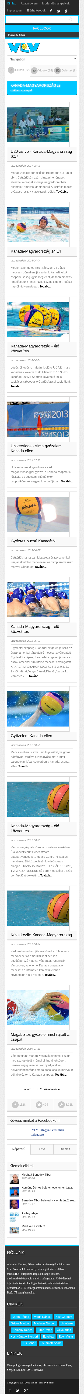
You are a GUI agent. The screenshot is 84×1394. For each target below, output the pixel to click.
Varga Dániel (42, 1317)
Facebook (51, 11)
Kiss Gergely (64, 1317)
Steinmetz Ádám (51, 1343)
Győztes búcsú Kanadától (33, 541)
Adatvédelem (29, 3)
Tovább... (62, 191)
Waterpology (14, 1365)
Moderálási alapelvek (56, 3)
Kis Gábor (29, 1343)
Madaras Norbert (45, 1323)
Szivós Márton (20, 1323)
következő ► (52, 1089)
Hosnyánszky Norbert (24, 1336)
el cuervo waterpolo (54, 1365)
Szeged (11, 1370)
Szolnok (20, 1370)
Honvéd (38, 1370)
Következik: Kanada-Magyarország (41, 935)
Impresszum (14, 10)
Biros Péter (45, 1330)
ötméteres (67, 1323)
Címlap (11, 3)
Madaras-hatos (16, 34)
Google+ (67, 11)
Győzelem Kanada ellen (31, 736)
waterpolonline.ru (32, 1365)
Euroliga (48, 1336)
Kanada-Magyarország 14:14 (36, 251)
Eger (68, 1365)
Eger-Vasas (66, 1336)
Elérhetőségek (36, 10)
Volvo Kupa (64, 1330)
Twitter (58, 11)
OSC (29, 1370)
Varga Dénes (20, 1317)
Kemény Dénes (22, 1330)
